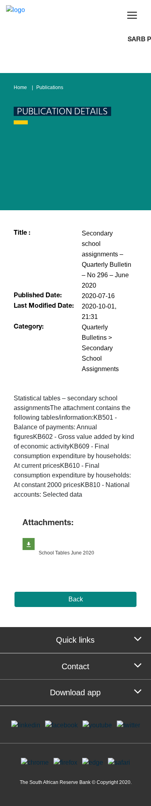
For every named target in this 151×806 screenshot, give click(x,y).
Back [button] (75, 599)
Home (20, 87)
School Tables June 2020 (66, 553)
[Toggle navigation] (132, 15)
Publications (49, 87)
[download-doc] (29, 544)
